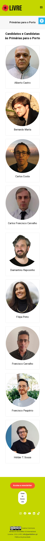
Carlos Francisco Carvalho (22, 223)
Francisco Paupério (22, 410)
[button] (41, 21)
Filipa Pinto (22, 316)
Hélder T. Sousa (22, 457)
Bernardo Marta (22, 129)
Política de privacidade (22, 537)
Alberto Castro (22, 82)
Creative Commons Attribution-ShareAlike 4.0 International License (22, 531)
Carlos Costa (22, 176)
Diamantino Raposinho (22, 270)
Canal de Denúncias (22, 498)
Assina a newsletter (22, 485)
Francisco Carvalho (22, 363)
